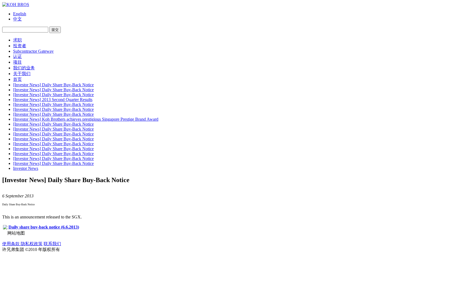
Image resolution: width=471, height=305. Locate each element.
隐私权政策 (32, 243)
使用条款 (11, 243)
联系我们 (52, 243)
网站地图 (16, 233)
